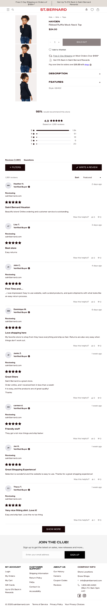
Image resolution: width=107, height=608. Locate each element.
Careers (57, 576)
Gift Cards (10, 585)
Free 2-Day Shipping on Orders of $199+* (31, 3)
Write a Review (90, 168)
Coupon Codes (60, 580)
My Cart (9, 580)
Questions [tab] (29, 160)
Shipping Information (38, 573)
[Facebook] (79, 595)
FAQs (31, 582)
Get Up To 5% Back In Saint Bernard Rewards (74, 3)
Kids (50, 17)
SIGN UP (74, 555)
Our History (59, 572)
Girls (57, 17)
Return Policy (35, 578)
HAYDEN (54, 21)
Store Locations (85, 572)
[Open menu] (7, 9)
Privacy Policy (56, 604)
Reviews (57, 585)
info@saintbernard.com (91, 580)
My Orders (10, 576)
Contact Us (34, 587)
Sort (77, 177)
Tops (64, 17)
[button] (53, 130)
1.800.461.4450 (88, 585)
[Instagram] (84, 595)
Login (7, 572)
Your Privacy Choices (74, 604)
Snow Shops (84, 576)
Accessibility (35, 591)
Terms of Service (40, 604)
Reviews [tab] (13, 160)
